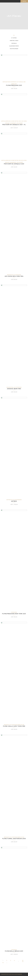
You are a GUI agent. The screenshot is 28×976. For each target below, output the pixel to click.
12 (22, 960)
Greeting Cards (14, 40)
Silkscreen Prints (14, 45)
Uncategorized (14, 48)
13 (22, 961)
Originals (14, 43)
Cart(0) (24, 1)
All (14, 35)
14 (3, 962)
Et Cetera (14, 37)
